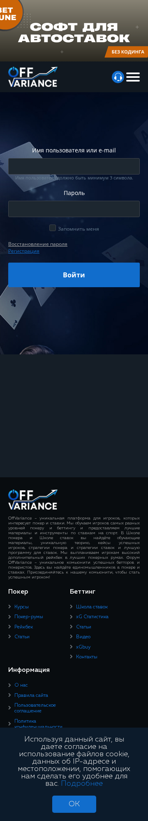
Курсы (21, 607)
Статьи (22, 637)
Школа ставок (92, 607)
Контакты (86, 657)
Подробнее (82, 783)
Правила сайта (31, 695)
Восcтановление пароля (37, 243)
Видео (83, 637)
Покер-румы (28, 617)
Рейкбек (23, 627)
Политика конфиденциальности (38, 724)
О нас (21, 685)
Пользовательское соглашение (35, 708)
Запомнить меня (78, 228)
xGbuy (83, 647)
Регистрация (23, 250)
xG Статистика (92, 617)
